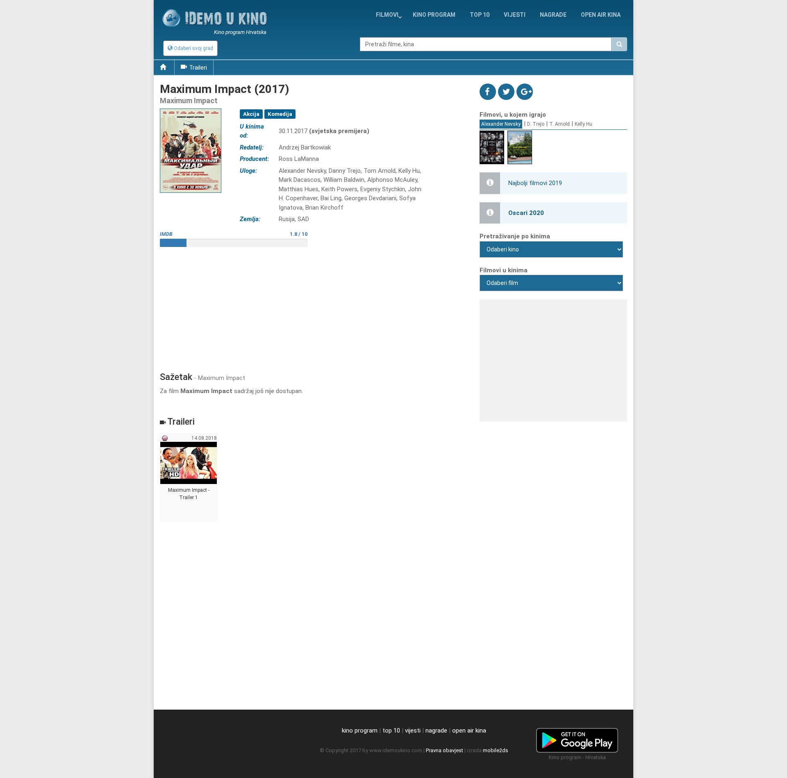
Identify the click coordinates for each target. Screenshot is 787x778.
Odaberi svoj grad (193, 48)
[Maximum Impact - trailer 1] (189, 477)
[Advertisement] (313, 306)
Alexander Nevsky (501, 124)
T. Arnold (559, 124)
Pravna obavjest (444, 750)
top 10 (391, 730)
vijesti (514, 14)
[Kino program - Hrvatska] (577, 739)
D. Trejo (535, 124)
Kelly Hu (583, 124)
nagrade (553, 14)
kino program (434, 14)
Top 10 (479, 14)
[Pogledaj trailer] (190, 108)
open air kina (469, 730)
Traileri (198, 67)
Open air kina (601, 14)
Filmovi (387, 14)
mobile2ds (495, 750)
